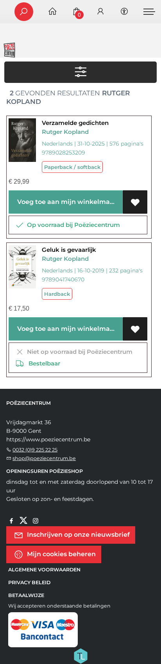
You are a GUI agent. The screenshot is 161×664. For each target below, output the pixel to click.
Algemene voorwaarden (44, 570)
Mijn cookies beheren (60, 554)
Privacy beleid (29, 582)
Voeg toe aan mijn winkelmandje (68, 202)
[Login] (100, 12)
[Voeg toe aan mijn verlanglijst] (135, 202)
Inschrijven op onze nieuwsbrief (77, 534)
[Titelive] (80, 655)
